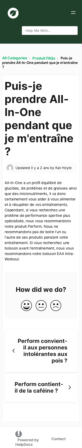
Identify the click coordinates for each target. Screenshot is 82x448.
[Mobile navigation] (73, 13)
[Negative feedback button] (56, 306)
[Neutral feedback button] (41, 306)
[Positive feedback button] (26, 306)
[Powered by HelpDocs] (18, 434)
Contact (58, 439)
